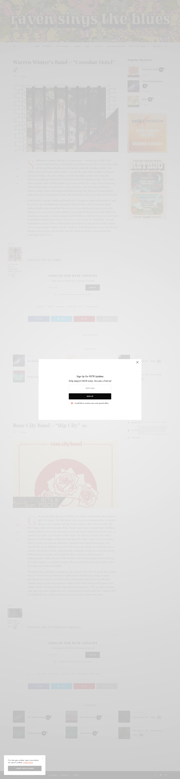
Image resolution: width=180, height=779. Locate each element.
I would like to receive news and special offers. (91, 403)
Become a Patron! (102, 380)
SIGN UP (90, 396)
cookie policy (28, 762)
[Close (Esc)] (137, 363)
